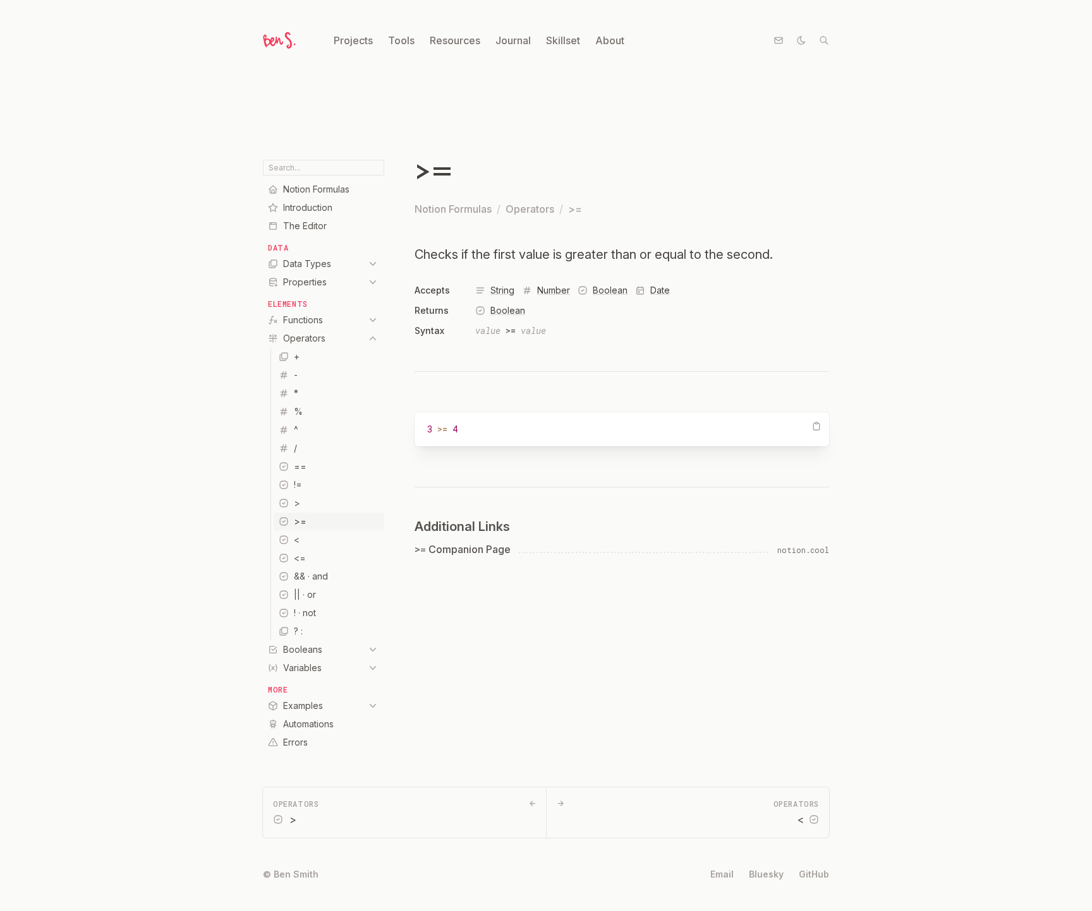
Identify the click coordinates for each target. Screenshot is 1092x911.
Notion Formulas (453, 209)
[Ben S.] (278, 40)
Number (553, 290)
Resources (455, 40)
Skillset (563, 40)
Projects (353, 40)
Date (660, 290)
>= (575, 209)
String (502, 290)
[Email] (778, 40)
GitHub (814, 874)
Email (722, 874)
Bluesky (766, 874)
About (609, 40)
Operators (530, 209)
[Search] (824, 40)
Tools (401, 40)
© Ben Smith (290, 874)
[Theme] (801, 40)
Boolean (610, 290)
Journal (513, 40)
